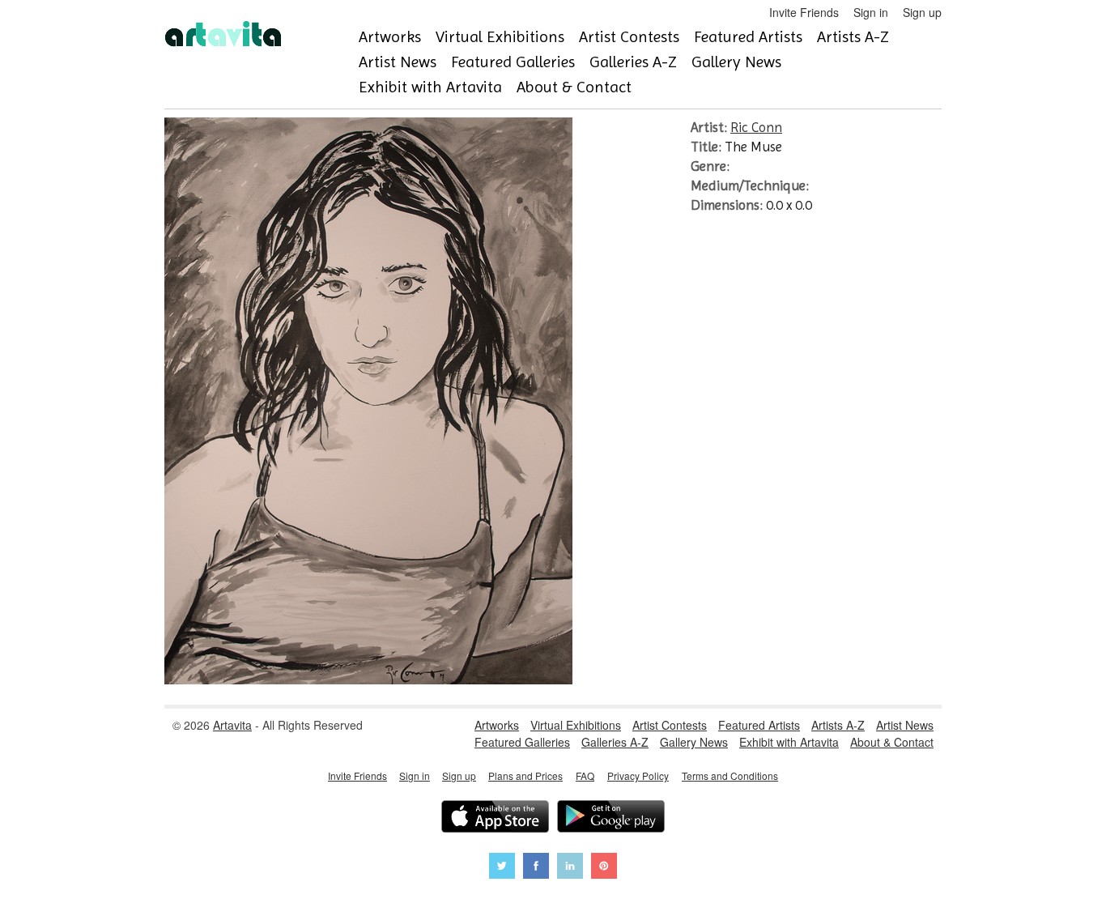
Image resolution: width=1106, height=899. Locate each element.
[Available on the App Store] (495, 818)
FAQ (585, 775)
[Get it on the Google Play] (611, 818)
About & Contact (574, 87)
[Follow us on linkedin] (570, 868)
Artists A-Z (853, 37)
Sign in (870, 12)
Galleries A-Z (633, 62)
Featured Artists (748, 37)
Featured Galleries (513, 62)
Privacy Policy (638, 775)
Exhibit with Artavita (430, 87)
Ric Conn (756, 127)
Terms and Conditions (730, 775)
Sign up (922, 12)
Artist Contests (629, 37)
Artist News (397, 62)
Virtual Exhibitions (500, 37)
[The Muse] (368, 679)
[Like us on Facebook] (536, 868)
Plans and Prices (525, 775)
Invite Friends (804, 12)
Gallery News (736, 62)
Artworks (390, 37)
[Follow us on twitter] (502, 868)
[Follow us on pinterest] (604, 868)
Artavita (232, 725)
